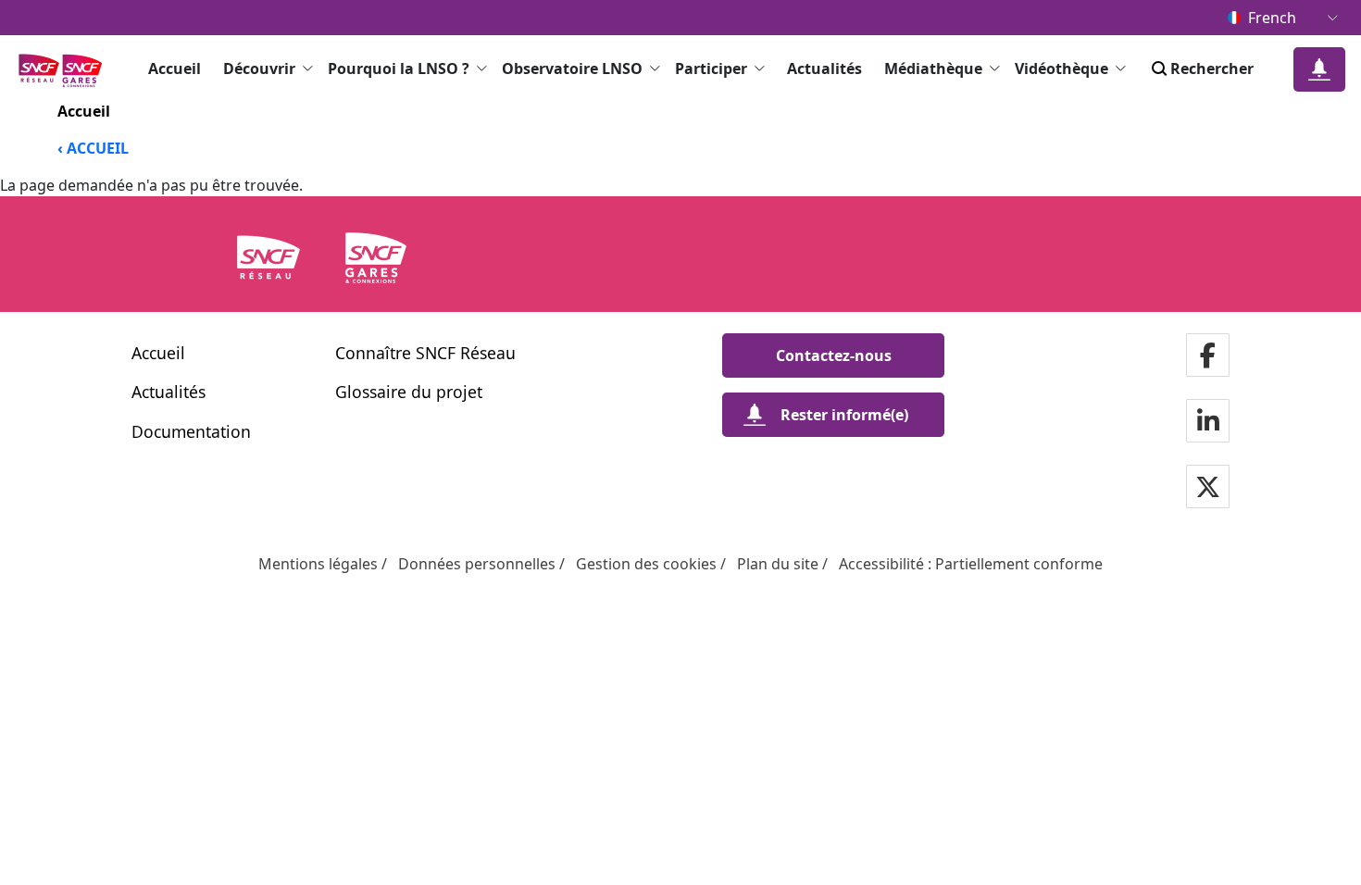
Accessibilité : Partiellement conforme (971, 564)
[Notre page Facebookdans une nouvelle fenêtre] (1208, 356)
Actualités (824, 68)
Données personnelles (477, 564)
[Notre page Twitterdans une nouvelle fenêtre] (1207, 488)
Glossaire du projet (408, 391)
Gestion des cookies (646, 564)
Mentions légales (318, 564)
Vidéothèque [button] (1061, 68)
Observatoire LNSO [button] (572, 68)
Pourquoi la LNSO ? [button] (398, 68)
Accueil (174, 68)
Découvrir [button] (259, 68)
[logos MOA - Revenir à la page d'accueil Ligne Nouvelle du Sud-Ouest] (66, 70)
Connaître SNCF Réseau (425, 353)
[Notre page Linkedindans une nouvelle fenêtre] (1208, 422)
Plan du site (777, 564)
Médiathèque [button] (933, 68)
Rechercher (1212, 68)
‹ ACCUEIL (93, 148)
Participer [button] (711, 68)
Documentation (191, 431)
